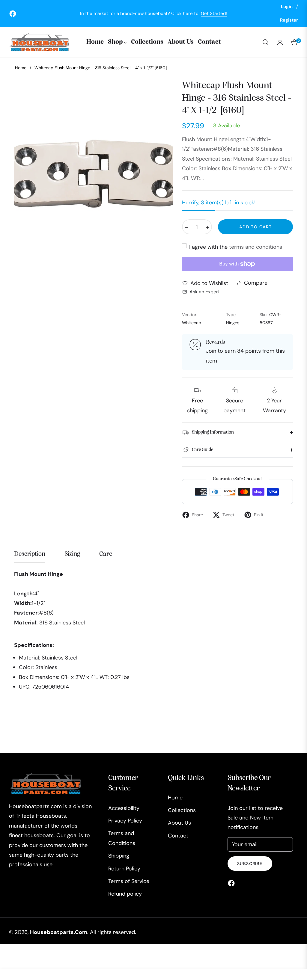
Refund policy (125, 893)
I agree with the (235, 246)
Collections (182, 810)
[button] (265, 42)
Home (20, 67)
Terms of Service (128, 881)
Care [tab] (105, 554)
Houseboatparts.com (58, 932)
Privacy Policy (125, 820)
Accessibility (123, 808)
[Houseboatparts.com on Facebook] (233, 883)
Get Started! (214, 13)
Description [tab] (29, 554)
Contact (178, 835)
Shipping (118, 855)
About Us (179, 822)
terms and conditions (255, 246)
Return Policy (124, 868)
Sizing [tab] (72, 554)
